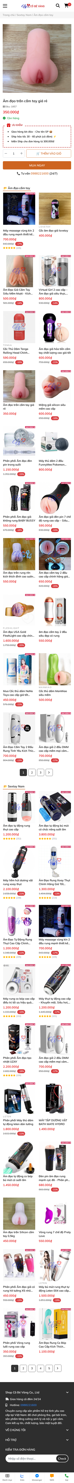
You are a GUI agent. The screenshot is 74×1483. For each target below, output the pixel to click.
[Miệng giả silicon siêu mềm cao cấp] (55, 386)
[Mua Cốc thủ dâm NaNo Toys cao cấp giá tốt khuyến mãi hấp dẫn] (19, 669)
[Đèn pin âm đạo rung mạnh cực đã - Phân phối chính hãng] (55, 1158)
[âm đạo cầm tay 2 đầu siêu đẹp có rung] (55, 610)
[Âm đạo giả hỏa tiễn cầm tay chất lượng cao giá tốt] (55, 327)
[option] (37, 58)
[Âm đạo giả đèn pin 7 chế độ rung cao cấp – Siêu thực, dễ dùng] (55, 498)
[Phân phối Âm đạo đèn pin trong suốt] (19, 442)
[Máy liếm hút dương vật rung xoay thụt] (19, 862)
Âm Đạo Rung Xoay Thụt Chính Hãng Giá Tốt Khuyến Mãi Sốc (54, 884)
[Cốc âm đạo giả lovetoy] (55, 209)
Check (62, 1458)
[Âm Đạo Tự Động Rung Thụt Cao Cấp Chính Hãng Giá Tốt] (19, 921)
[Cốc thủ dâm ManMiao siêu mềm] (55, 669)
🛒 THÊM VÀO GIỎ (48, 153)
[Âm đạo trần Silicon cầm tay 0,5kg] (19, 1214)
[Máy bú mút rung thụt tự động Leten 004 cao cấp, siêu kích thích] (55, 1265)
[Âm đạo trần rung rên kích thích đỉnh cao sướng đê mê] (19, 554)
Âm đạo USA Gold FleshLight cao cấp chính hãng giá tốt (18, 635)
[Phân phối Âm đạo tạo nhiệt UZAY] (19, 1039)
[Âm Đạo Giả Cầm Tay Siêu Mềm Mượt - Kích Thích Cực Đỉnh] (19, 271)
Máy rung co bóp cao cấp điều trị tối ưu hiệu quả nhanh (19, 1002)
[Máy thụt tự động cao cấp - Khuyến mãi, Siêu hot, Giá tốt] (55, 980)
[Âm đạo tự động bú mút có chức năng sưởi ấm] (55, 807)
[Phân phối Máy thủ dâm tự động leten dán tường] (19, 1098)
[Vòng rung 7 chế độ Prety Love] (55, 1214)
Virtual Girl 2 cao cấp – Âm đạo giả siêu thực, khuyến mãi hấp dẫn (53, 293)
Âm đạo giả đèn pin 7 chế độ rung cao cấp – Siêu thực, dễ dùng (55, 520)
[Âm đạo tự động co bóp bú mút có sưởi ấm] (19, 1158)
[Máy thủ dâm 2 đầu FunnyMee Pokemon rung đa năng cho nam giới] (55, 442)
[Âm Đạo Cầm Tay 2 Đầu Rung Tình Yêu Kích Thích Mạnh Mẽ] (19, 728)
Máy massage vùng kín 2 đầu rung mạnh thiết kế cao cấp (18, 234)
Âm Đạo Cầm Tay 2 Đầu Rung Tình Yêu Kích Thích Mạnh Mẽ (19, 750)
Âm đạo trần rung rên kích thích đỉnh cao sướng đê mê (19, 576)
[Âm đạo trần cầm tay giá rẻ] (37, 58)
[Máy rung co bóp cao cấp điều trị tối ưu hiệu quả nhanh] (19, 980)
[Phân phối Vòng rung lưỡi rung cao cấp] (19, 1324)
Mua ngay (37, 165)
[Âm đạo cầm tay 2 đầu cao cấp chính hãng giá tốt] (55, 554)
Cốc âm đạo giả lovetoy (53, 230)
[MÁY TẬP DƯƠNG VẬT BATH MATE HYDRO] (55, 1098)
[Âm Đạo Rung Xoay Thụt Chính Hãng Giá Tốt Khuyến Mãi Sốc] (55, 862)
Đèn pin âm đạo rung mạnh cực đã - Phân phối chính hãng (54, 1179)
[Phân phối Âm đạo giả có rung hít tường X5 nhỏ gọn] (19, 1265)
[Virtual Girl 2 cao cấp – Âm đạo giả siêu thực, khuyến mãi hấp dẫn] (55, 271)
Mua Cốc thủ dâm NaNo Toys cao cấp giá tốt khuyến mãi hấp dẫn (18, 694)
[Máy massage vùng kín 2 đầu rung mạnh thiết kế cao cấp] (19, 209)
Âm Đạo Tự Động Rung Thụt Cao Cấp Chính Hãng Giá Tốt (17, 943)
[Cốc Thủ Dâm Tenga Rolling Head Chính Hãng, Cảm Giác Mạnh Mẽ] (19, 327)
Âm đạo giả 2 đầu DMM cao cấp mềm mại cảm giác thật (54, 750)
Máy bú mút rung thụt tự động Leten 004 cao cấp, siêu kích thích (54, 1290)
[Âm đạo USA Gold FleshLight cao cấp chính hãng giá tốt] (19, 610)
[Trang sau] (49, 772)
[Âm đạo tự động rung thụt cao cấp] (19, 807)
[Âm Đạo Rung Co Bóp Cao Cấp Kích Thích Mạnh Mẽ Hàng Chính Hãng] (55, 1324)
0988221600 (40, 173)
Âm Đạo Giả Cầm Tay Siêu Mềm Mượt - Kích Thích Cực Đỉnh (17, 293)
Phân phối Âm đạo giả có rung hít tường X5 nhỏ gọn (19, 1290)
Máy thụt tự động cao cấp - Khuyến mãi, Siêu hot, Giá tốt (55, 1002)
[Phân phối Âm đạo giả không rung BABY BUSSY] (19, 498)
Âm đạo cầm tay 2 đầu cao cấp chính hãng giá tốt (53, 576)
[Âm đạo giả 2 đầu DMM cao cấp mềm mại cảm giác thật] (55, 728)
